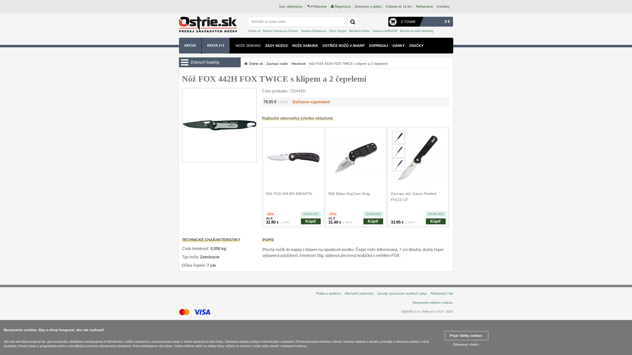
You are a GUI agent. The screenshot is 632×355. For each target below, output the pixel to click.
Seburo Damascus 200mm (280, 31)
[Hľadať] (352, 22)
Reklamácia (424, 6)
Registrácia (343, 6)
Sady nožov (276, 46)
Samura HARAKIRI (385, 31)
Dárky (399, 46)
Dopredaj (378, 46)
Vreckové (298, 64)
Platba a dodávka (328, 293)
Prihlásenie (319, 6)
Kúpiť (310, 221)
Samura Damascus (313, 31)
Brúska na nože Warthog (416, 31)
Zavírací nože (277, 64)
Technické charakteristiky (211, 240)
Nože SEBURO (248, 46)
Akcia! (190, 45)
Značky (416, 46)
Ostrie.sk (256, 64)
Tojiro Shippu (338, 31)
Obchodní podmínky (359, 293)
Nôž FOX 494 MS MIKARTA (289, 194)
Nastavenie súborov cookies (433, 302)
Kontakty (443, 6)
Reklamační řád (442, 293)
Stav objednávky (291, 6)
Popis (268, 240)
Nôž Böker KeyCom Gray (349, 194)
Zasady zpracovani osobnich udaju (402, 293)
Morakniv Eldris (359, 31)
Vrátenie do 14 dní (399, 6)
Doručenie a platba (368, 6)
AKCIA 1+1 (215, 45)
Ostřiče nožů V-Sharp (343, 46)
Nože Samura (305, 46)
